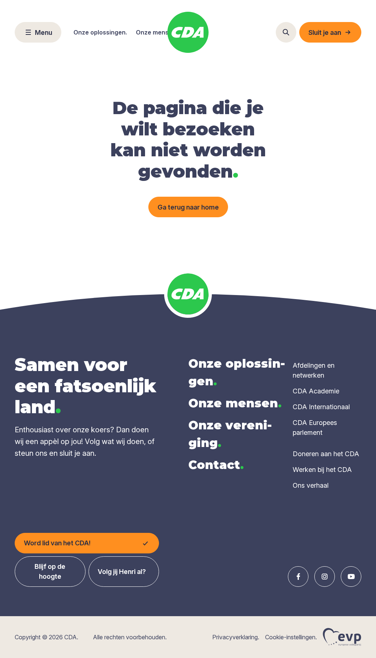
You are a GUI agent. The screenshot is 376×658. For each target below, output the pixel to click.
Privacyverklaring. (235, 637)
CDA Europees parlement (315, 427)
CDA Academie (316, 391)
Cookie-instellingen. (291, 637)
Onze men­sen (235, 403)
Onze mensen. (156, 32)
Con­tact (216, 465)
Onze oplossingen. (100, 32)
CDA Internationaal (321, 407)
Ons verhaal (311, 485)
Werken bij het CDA (322, 469)
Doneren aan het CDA (326, 454)
